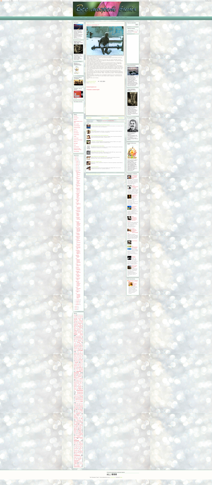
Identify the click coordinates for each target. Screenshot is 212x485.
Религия (81, 396)
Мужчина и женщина (78, 372)
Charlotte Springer (77, 127)
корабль (81, 445)
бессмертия (80, 431)
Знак (74, 345)
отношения (77, 455)
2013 (76, 306)
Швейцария (77, 425)
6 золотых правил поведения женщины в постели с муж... (78, 224)
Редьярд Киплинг (76, 396)
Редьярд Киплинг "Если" (78, 256)
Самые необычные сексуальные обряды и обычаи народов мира (132, 231)
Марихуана (76, 365)
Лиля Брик (81, 361)
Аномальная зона (77, 324)
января (77, 161)
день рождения (77, 436)
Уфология (78, 413)
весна (75, 433)
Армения (75, 325)
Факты (75, 415)
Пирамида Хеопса (77, 384)
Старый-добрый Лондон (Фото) (77, 214)
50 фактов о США (78, 291)
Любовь (90, 82)
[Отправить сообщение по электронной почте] (98, 81)
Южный (75, 430)
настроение (76, 450)
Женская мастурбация (94, 166)
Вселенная (81, 335)
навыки (80, 449)
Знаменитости (76, 346)
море (81, 448)
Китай (80, 355)
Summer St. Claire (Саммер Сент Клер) (77, 149)
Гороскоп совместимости (78, 203)
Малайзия (80, 363)
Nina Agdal (76, 143)
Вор (77, 335)
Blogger (121, 477)
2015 (76, 309)
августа (77, 170)
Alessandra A (76, 117)
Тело (80, 408)
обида (74, 451)
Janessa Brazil (76, 134)
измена (80, 442)
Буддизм (75, 330)
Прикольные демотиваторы (78, 247)
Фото (82, 418)
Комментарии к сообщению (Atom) (108, 120)
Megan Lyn (76, 141)
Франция (75, 421)
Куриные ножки (77, 360)
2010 (76, 156)
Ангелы (78, 321)
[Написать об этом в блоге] (101, 81)
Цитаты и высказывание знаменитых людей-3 (78, 174)
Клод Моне (75, 357)
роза (74, 459)
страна (75, 462)
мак (80, 447)
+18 (74, 315)
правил (81, 456)
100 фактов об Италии (78, 269)
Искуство (79, 349)
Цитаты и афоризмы (106, 17)
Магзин (82, 362)
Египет (78, 341)
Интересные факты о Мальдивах (134, 207)
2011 (76, 158)
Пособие (79, 386)
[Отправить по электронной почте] (100, 81)
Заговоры (75, 343)
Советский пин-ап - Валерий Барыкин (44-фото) (135, 177)
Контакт (80, 357)
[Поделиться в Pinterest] (104, 81)
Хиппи (79, 421)
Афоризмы (79, 326)
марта (77, 162)
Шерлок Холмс (78, 426)
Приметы (75, 388)
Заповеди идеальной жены (78, 272)
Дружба (75, 341)
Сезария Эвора (77, 401)
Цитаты (78, 423)
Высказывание (78, 336)
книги (76, 444)
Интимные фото (76, 348)
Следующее (89, 117)
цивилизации (77, 466)
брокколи (75, 432)
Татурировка (76, 408)
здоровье (80, 441)
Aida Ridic (75, 116)
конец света (81, 444)
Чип (74, 425)
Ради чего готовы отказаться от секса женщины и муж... (78, 283)
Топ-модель (80, 409)
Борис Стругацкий (77, 329)
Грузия (79, 339)
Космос (80, 358)
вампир (80, 432)
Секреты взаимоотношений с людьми (135, 186)
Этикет (81, 429)
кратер (75, 446)
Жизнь (78, 342)
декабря (77, 304)
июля (77, 168)
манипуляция (76, 448)
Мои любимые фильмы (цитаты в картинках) (78, 260)
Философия (76, 417)
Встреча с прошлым (133, 257)
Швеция (81, 425)
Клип (81, 356)
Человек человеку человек (78, 234)
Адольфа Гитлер (77, 318)
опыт (82, 452)
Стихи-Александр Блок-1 (78, 265)
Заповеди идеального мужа (78, 275)
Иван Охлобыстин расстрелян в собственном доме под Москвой (132, 219)
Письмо (80, 385)
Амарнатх (75, 320)
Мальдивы (75, 364)
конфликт (76, 445)
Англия (82, 321)
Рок (75, 397)
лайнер (76, 447)
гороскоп (81, 433)
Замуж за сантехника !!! (78, 185)
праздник (75, 457)
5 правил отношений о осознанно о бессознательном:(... (78, 242)
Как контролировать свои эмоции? (135, 247)
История (80, 350)
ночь (80, 450)
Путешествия (80, 393)
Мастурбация (79, 367)
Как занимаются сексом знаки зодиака (97, 145)
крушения (78, 446)
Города (82, 338)
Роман (79, 397)
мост (74, 449)
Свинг (76, 400)
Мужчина (81, 370)
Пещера (75, 383)
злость (75, 442)
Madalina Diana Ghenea (78, 139)
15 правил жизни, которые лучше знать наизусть (78, 196)
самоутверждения (77, 460)
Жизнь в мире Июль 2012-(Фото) (134, 266)
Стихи (76, 405)
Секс (81, 401)
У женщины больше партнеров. (78, 219)
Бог (80, 328)
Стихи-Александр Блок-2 (78, 288)
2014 (76, 307)
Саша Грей (81, 398)
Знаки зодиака (79, 345)
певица (75, 456)
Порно (75, 386)
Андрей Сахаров (77, 322)
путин (80, 457)
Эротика (75, 429)
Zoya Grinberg (76, 151)
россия (79, 459)
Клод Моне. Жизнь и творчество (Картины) (78, 190)
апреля (77, 164)
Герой (74, 338)
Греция (76, 339)
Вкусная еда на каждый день (79, 19)
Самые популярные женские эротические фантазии (99, 135)
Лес (77, 361)
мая (77, 165)
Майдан (76, 363)
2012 (76, 159)
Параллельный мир (77, 382)
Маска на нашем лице (77, 200)
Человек (75, 424)
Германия (80, 337)
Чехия (81, 424)
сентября (78, 299)
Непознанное (76, 377)
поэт (78, 456)
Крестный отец (76, 359)
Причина (75, 389)
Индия (82, 346)
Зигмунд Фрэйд (79, 344)
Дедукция (79, 340)
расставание (76, 458)
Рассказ (94, 82)
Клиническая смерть (77, 356)
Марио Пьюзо (80, 364)
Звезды (80, 343)
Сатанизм (76, 398)
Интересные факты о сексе (78, 279)
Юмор (126, 17)
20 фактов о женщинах (78, 211)
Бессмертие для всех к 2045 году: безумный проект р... (78, 229)
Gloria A (75, 129)
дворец (76, 434)
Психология (98, 17)
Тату (81, 407)
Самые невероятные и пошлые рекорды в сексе (99, 156)
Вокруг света (120, 17)
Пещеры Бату (80, 383)
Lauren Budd (76, 138)
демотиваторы (78, 435)
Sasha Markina (76, 146)
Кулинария (88, 19)
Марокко (80, 366)
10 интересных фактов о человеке (78, 208)
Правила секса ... (94, 130)
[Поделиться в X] (102, 81)
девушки (81, 434)
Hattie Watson (76, 132)
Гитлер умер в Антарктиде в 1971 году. (97, 151)
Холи (82, 421)
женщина (76, 440)
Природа (79, 388)
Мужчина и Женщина (90, 17)
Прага (74, 387)
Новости (83, 17)
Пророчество (81, 389)
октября (77, 301)
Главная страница (77, 17)
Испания (75, 350)
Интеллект (80, 347)
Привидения (79, 387)
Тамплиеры (77, 407)
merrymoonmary (112, 477)
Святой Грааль (81, 400)
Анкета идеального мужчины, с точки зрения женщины (78, 180)
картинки (81, 443)
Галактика (75, 337)
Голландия (78, 338)
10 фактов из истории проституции (97, 140)
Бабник (75, 327)
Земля (75, 344)
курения (82, 446)
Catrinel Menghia (77, 125)
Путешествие (80, 392)
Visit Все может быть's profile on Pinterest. (94, 174)
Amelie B (75, 119)
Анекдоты (77, 267)
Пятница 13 (81, 394)
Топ (74, 409)
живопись (75, 441)
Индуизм (76, 347)
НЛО (74, 375)
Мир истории (114, 17)
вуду (78, 433)
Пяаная (77, 394)
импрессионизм (76, 443)
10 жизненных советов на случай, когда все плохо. (78, 295)
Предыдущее (121, 117)
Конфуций (75, 358)
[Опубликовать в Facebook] (103, 81)
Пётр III (76, 395)
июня (77, 167)
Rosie (75, 145)
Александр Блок (77, 319)
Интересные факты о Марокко (78, 237)
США (82, 397)
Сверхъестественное (79, 399)
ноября (77, 302)
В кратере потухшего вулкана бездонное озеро (78, 252)
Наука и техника (77, 376)
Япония (75, 431)
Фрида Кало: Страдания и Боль (96, 161)
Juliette (75, 136)
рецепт (81, 458)
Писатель (75, 385)
